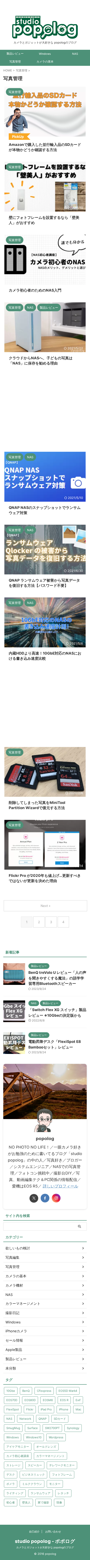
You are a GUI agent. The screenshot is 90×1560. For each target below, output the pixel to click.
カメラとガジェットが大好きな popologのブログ (45, 1547)
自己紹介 (34, 1531)
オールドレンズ (46, 1446)
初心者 (10, 1502)
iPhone (63, 1409)
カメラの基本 (45, 61)
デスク (10, 1474)
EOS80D (30, 1400)
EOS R (64, 1400)
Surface (32, 1428)
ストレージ (13, 1465)
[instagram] (56, 1198)
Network (25, 1418)
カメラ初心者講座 (17, 1456)
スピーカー (35, 1465)
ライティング (14, 1493)
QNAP (42, 1418)
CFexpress (44, 1390)
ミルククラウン (32, 1484)
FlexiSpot (12, 1409)
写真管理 (15, 61)
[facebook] (45, 1198)
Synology (73, 1428)
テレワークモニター (62, 1465)
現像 (59, 1502)
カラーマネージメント (50, 1456)
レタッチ (63, 1493)
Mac (78, 1409)
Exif (78, 1400)
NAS (75, 53)
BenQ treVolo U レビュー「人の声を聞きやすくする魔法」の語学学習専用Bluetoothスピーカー (57, 978)
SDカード (60, 1418)
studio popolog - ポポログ (45, 1541)
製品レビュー (15, 53)
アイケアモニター (17, 1446)
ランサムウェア (40, 1493)
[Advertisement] (45, 409)
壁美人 (26, 1502)
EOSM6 (48, 1400)
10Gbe (10, 1390)
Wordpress (56, 1437)
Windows (45, 53)
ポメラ (10, 1484)
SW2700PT (52, 1428)
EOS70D (11, 1400)
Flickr (29, 1409)
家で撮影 (43, 1502)
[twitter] (33, 1198)
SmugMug (13, 1428)
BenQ (26, 1390)
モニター (55, 1484)
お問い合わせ (53, 1531)
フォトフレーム (62, 1474)
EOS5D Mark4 (68, 1390)
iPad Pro (46, 1409)
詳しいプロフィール (60, 1186)
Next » (45, 906)
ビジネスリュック (33, 1474)
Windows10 (34, 1437)
